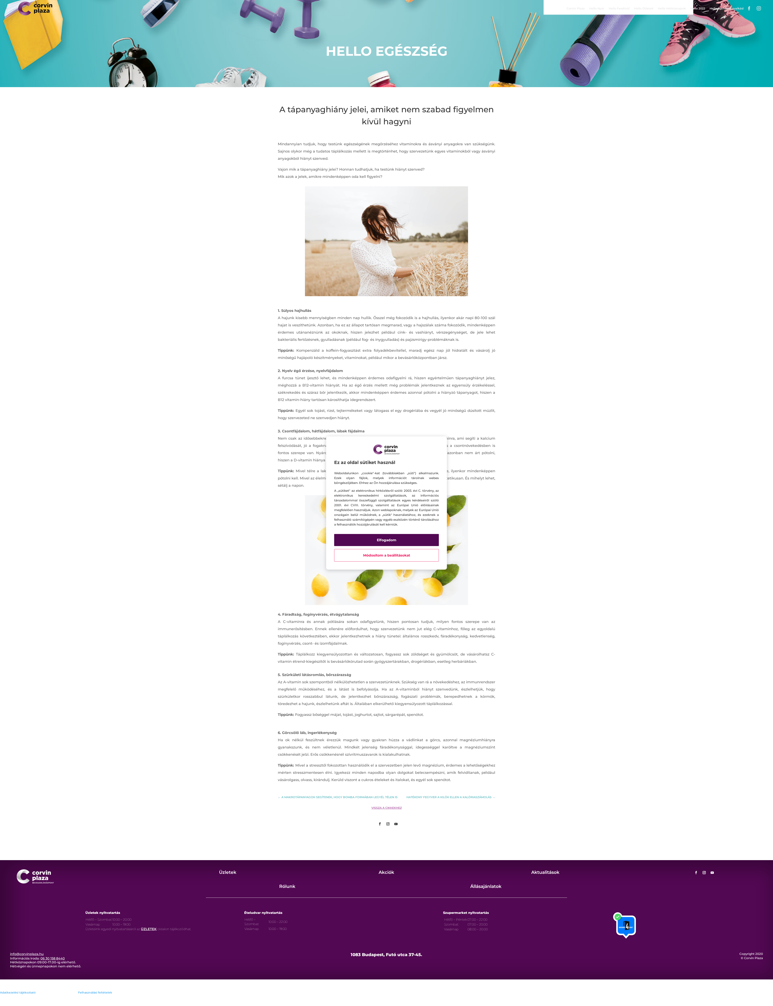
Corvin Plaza (576, 8)
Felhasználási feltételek (95, 992)
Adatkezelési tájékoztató (18, 992)
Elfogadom (386, 540)
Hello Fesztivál (619, 8)
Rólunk (287, 886)
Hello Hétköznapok (672, 8)
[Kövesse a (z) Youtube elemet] (396, 824)
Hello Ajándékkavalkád (727, 8)
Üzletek (227, 872)
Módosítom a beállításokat (386, 555)
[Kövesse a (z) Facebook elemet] (380, 824)
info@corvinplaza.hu (27, 954)
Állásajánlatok (485, 886)
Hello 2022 (697, 8)
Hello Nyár (596, 8)
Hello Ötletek (643, 8)
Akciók (386, 872)
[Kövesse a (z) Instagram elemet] (388, 824)
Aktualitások (545, 872)
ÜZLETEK (149, 929)
